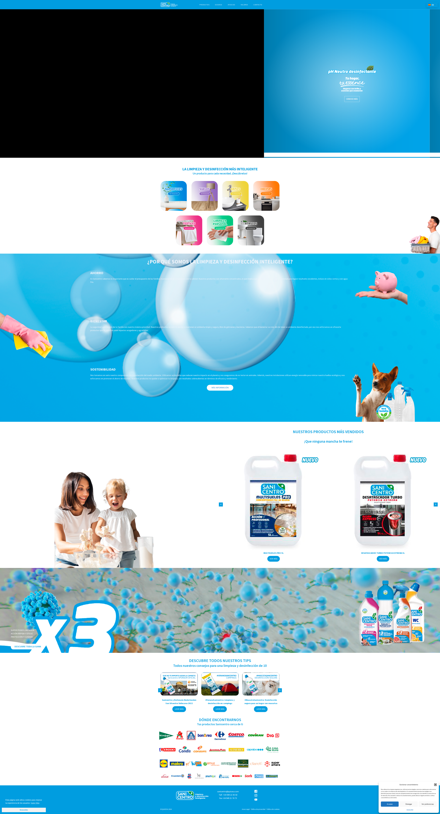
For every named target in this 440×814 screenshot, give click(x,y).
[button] (435, 785)
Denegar (409, 804)
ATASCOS (231, 5)
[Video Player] (308, 83)
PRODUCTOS (204, 5)
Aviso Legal (410, 809)
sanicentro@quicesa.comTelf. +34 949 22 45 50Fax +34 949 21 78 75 (228, 794)
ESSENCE (218, 5)
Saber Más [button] (35, 803)
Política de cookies (273, 809)
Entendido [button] (24, 810)
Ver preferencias (428, 804)
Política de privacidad (258, 809)
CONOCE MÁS (88, 99)
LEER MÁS (179, 709)
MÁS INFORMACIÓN (220, 387)
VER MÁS (273, 558)
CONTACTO (257, 5)
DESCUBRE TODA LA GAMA (27, 646)
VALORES (244, 5)
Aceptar (390, 804)
